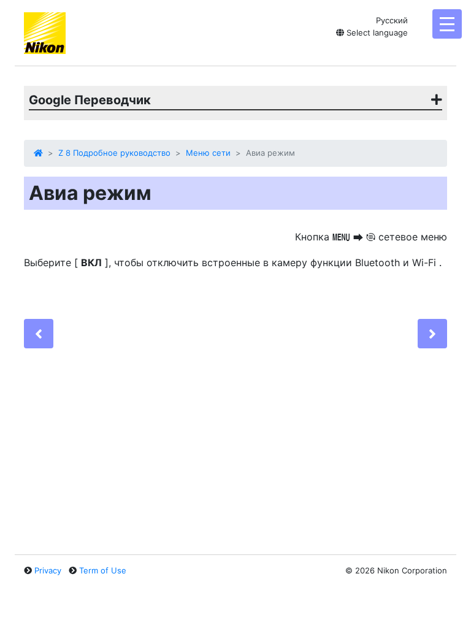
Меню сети (208, 153)
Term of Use (102, 570)
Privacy (47, 570)
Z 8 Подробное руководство (114, 153)
